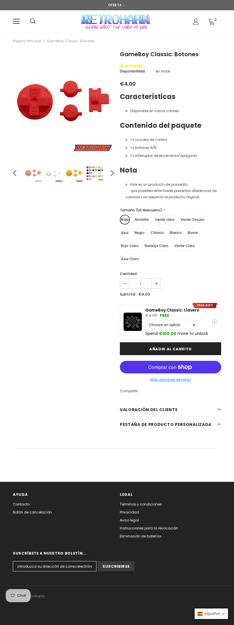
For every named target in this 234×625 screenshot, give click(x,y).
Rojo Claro (130, 245)
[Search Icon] (33, 21)
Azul (124, 232)
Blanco (176, 232)
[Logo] (116, 21)
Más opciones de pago (170, 379)
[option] (63, 102)
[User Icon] (196, 22)
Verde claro (165, 219)
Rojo (125, 219)
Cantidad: (129, 273)
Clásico (157, 232)
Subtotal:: (128, 294)
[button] (131, 65)
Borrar (193, 232)
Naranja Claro (156, 245)
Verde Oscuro (192, 219)
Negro (139, 232)
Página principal (27, 41)
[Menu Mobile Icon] (16, 21)
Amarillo (142, 219)
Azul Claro (130, 258)
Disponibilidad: (133, 71)
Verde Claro (184, 245)
